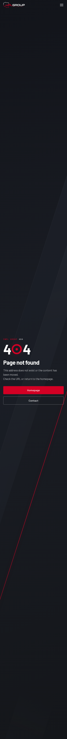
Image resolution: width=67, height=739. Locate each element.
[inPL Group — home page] (14, 5)
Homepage (33, 390)
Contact (33, 400)
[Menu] (61, 4)
